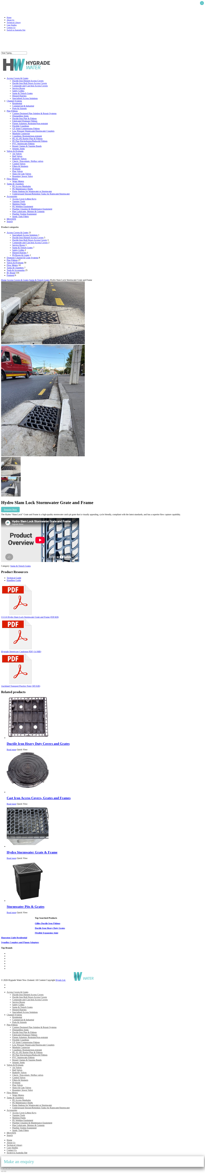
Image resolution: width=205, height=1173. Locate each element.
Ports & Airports (19, 1022)
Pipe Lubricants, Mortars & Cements (28, 1125)
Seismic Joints (18, 1062)
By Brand (11, 273)
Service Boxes (18, 245)
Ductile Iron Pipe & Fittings (24, 1032)
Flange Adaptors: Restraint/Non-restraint (30, 1037)
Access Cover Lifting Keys (24, 1113)
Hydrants (16, 1082)
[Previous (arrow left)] (2, 1171)
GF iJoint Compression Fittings (26, 1042)
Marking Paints (19, 1118)
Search (10, 1135)
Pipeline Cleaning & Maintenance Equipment (32, 1123)
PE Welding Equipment (22, 1120)
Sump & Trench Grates (22, 247)
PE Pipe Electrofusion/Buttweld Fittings (29, 1055)
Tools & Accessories (16, 270)
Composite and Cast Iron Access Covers (30, 242)
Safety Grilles (18, 250)
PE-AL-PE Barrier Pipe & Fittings (27, 1052)
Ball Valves (17, 1070)
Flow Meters (12, 265)
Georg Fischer (13, 961)
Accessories (12, 1110)
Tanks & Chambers (15, 268)
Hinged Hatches (19, 252)
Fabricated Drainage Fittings (24, 1035)
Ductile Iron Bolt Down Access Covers (29, 240)
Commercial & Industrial (23, 1020)
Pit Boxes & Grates (20, 255)
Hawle (10, 958)
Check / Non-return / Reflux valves (27, 1075)
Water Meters (18, 1095)
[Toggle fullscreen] (5, 1168)
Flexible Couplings (20, 1040)
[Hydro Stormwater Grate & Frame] (28, 846)
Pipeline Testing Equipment (24, 1128)
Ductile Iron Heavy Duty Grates (50, 928)
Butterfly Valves (19, 1072)
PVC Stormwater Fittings (23, 1057)
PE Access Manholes (21, 1100)
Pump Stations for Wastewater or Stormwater (32, 1105)
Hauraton (11, 963)
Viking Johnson (13, 968)
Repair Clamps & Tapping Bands (27, 1060)
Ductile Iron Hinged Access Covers (28, 237)
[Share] (8, 1168)
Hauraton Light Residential (14, 937)
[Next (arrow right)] (5, 1171)
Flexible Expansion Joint (46, 933)
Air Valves (17, 1067)
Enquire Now (10, 509)
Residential (17, 1017)
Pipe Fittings (12, 260)
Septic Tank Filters (20, 1130)
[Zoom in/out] (2, 1168)
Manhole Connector (21, 1047)
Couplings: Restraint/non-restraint (27, 1050)
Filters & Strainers (20, 1080)
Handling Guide (14, 580)
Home (4, 280)
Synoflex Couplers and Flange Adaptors (20, 942)
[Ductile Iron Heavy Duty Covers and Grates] (28, 738)
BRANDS (11, 1133)
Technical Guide (14, 578)
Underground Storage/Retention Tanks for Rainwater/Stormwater (41, 1108)
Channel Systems (14, 1015)
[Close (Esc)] (10, 1168)
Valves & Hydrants (15, 263)
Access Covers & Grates (17, 232)
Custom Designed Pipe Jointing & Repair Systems (34, 1027)
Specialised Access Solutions (25, 235)
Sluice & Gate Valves (21, 1087)
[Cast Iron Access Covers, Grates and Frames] (28, 792)
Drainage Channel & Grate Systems (22, 257)
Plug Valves (17, 1085)
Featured (10, 275)
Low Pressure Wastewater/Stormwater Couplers (33, 1045)
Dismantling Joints (20, 1030)
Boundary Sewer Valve (22, 1090)
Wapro (10, 953)
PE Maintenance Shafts (22, 1103)
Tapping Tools (18, 1115)
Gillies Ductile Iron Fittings (47, 923)
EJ (8, 966)
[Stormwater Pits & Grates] (28, 900)
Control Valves (18, 1077)
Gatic (9, 956)
